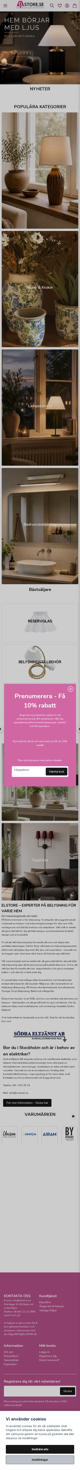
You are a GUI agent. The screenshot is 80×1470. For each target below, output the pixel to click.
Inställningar (40, 1459)
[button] (70, 689)
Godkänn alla (40, 1449)
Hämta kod (56, 771)
